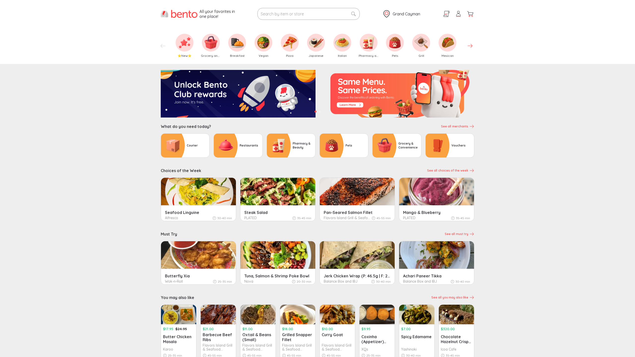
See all (454, 126)
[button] (470, 14)
